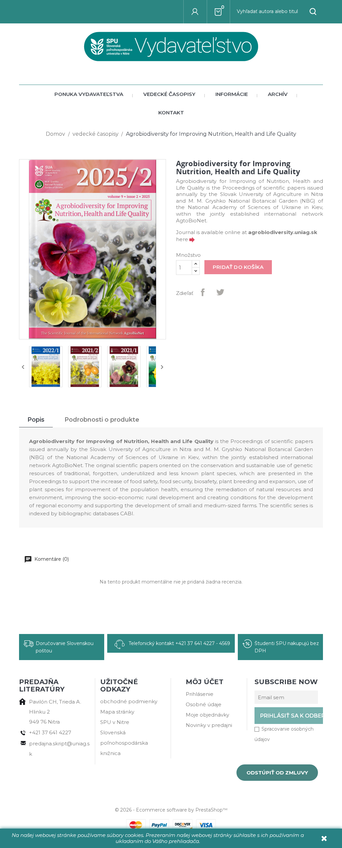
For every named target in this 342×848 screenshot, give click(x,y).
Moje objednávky (207, 715)
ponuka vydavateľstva (88, 94)
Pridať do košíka (238, 267)
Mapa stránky (117, 712)
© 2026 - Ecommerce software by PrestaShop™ (171, 810)
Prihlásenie (199, 694)
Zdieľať (202, 292)
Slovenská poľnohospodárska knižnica (124, 742)
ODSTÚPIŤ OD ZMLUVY (277, 772)
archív (278, 94)
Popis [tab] (35, 419)
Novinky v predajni (209, 725)
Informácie (231, 94)
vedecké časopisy (169, 94)
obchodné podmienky (128, 701)
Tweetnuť (220, 292)
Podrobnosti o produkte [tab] (101, 419)
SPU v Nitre (114, 722)
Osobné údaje (203, 704)
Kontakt (171, 112)
